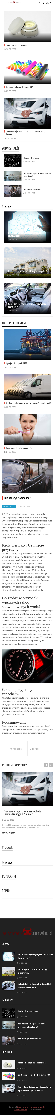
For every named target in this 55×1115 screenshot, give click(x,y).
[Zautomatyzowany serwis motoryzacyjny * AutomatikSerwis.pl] (14, 2)
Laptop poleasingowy (31, 158)
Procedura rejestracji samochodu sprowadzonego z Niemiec (26, 133)
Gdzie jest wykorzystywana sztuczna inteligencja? (24, 234)
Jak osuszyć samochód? (32, 189)
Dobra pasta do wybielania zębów (18, 448)
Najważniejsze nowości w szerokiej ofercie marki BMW (27, 305)
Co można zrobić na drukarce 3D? (19, 87)
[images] (27, 789)
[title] (39, 3)
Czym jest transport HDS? (16, 363)
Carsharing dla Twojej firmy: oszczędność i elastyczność (28, 403)
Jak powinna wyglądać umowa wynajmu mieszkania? (37, 175)
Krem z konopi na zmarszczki (17, 45)
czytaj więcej (8, 833)
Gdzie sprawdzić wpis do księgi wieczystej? (27, 271)
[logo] (27, 931)
